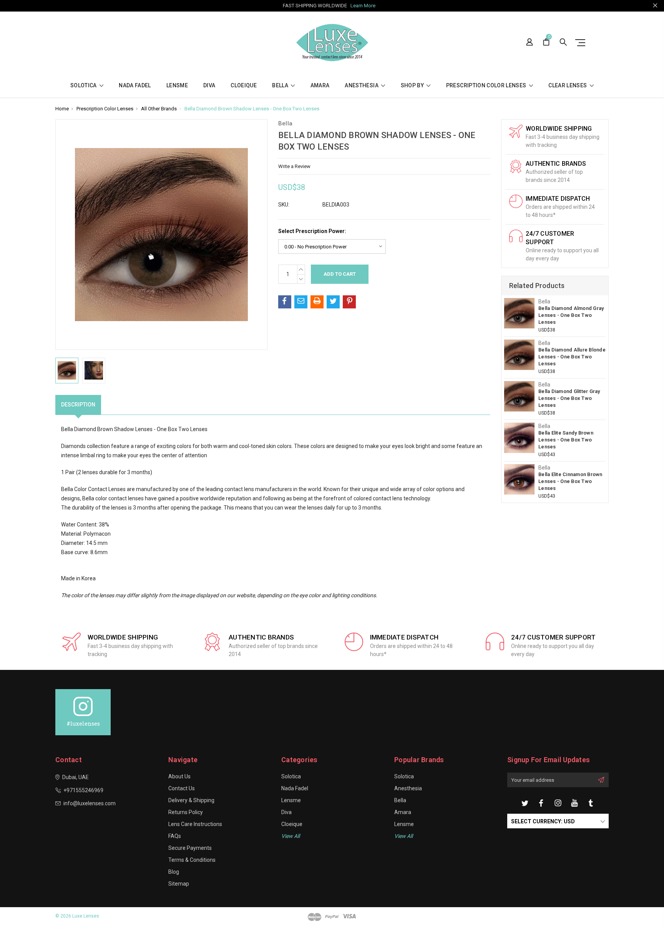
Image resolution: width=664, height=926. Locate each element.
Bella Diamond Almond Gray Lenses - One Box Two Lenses (571, 315)
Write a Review (294, 166)
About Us (179, 776)
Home (62, 109)
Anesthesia (362, 85)
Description (78, 404)
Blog (173, 872)
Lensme (177, 85)
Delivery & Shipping (191, 800)
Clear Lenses (568, 85)
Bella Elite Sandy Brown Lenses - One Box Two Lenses (565, 440)
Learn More (362, 5)
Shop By (413, 85)
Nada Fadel (135, 85)
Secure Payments (190, 848)
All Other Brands (159, 109)
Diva (209, 85)
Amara (320, 85)
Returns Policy (185, 812)
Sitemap (178, 884)
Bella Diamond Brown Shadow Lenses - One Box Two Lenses (251, 109)
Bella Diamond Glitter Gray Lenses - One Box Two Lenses (569, 398)
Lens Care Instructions (195, 824)
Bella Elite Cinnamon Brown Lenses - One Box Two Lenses (570, 481)
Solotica (84, 85)
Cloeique (244, 85)
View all (290, 836)
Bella (280, 85)
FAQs (174, 836)
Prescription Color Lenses (487, 85)
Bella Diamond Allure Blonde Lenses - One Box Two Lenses (572, 356)
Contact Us (181, 788)
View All (403, 836)
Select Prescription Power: (312, 231)
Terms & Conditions (192, 860)
